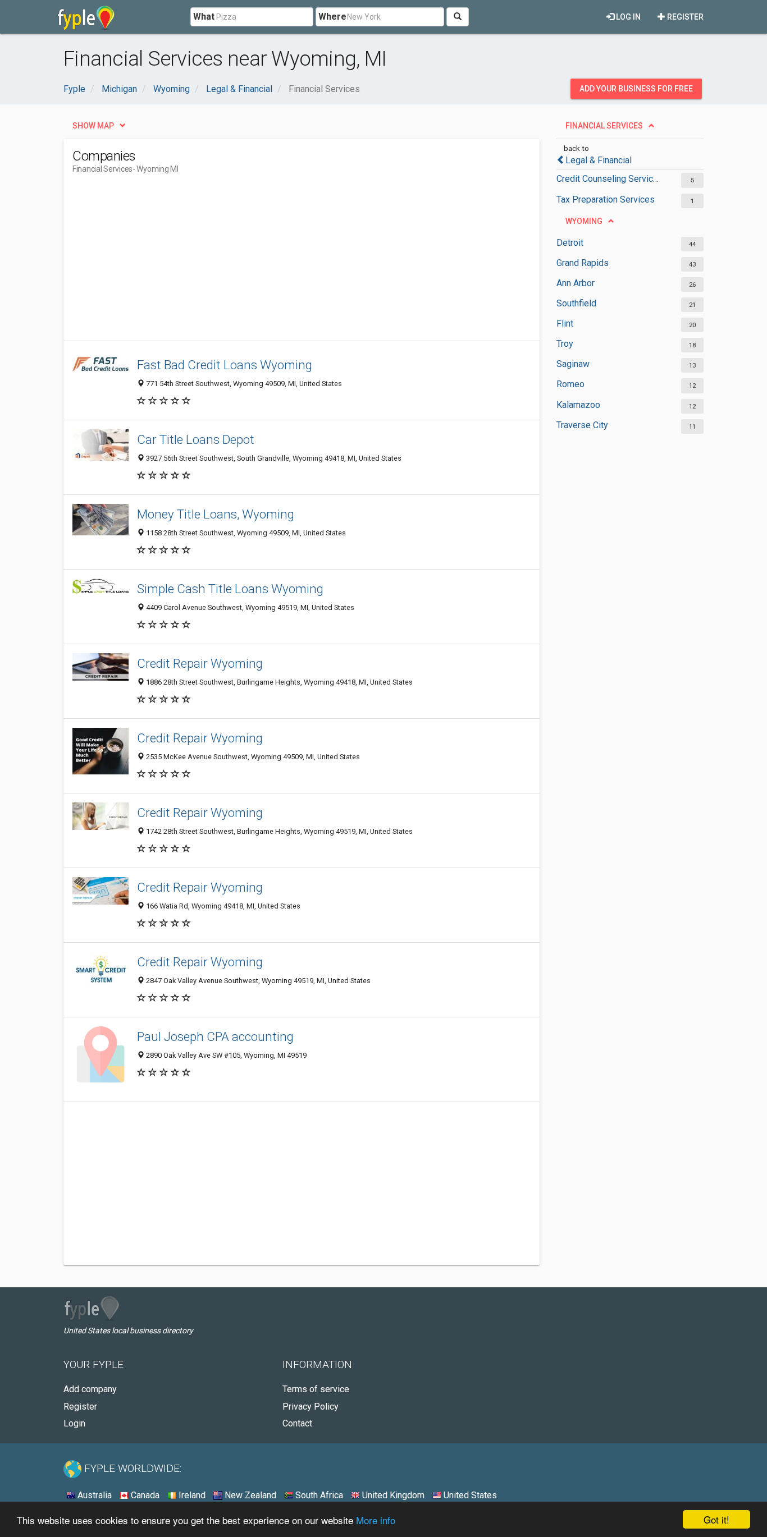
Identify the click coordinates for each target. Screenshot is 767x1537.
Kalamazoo (578, 405)
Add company (90, 1389)
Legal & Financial (598, 160)
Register (684, 16)
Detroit (569, 242)
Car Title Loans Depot (195, 439)
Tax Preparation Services (605, 199)
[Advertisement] (276, 262)
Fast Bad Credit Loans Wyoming (224, 364)
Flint (564, 323)
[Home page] (86, 17)
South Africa (318, 1495)
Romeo (570, 384)
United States (469, 1495)
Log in (627, 16)
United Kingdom (392, 1495)
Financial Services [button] (604, 125)
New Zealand (249, 1495)
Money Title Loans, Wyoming (215, 514)
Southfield (576, 303)
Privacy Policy (310, 1406)
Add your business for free (636, 88)
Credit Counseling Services (609, 178)
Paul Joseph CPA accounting (215, 1036)
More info (375, 1520)
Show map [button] (93, 125)
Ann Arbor (575, 283)
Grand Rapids (582, 263)
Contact (297, 1423)
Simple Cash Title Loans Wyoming (230, 588)
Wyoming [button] (583, 221)
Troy (564, 343)
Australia (93, 1495)
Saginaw (573, 364)
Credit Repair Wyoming (200, 663)
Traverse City (582, 425)
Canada (144, 1495)
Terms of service (315, 1389)
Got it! (716, 1519)
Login (74, 1423)
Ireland (191, 1495)
